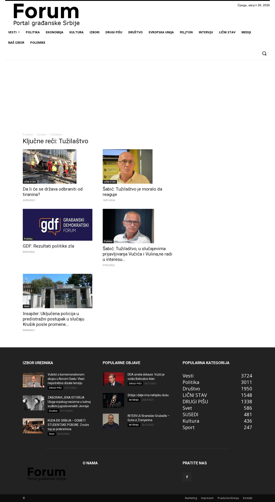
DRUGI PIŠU (55, 387)
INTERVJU (134, 399)
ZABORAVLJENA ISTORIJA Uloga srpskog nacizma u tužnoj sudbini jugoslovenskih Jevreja (69, 402)
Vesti (26, 306)
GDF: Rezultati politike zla (48, 246)
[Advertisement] (137, 96)
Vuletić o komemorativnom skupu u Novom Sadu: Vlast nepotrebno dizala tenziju (66, 379)
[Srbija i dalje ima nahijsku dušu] (113, 400)
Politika (28, 238)
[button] (264, 53)
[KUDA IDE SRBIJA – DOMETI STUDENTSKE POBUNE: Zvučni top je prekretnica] (33, 425)
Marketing (191, 498)
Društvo (53, 410)
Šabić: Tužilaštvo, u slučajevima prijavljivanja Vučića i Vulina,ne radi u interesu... (137, 254)
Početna (28, 134)
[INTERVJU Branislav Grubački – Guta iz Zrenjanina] (111, 421)
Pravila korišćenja (228, 498)
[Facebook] (187, 477)
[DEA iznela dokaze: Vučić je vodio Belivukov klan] (113, 379)
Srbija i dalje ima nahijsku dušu (148, 395)
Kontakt (247, 498)
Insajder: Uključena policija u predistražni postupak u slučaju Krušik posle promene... (53, 319)
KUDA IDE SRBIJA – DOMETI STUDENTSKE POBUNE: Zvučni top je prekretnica (68, 425)
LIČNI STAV (30, 181)
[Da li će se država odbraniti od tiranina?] (57, 166)
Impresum (207, 498)
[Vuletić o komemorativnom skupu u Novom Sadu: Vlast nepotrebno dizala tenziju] (33, 379)
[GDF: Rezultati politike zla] (57, 225)
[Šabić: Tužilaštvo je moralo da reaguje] (137, 166)
